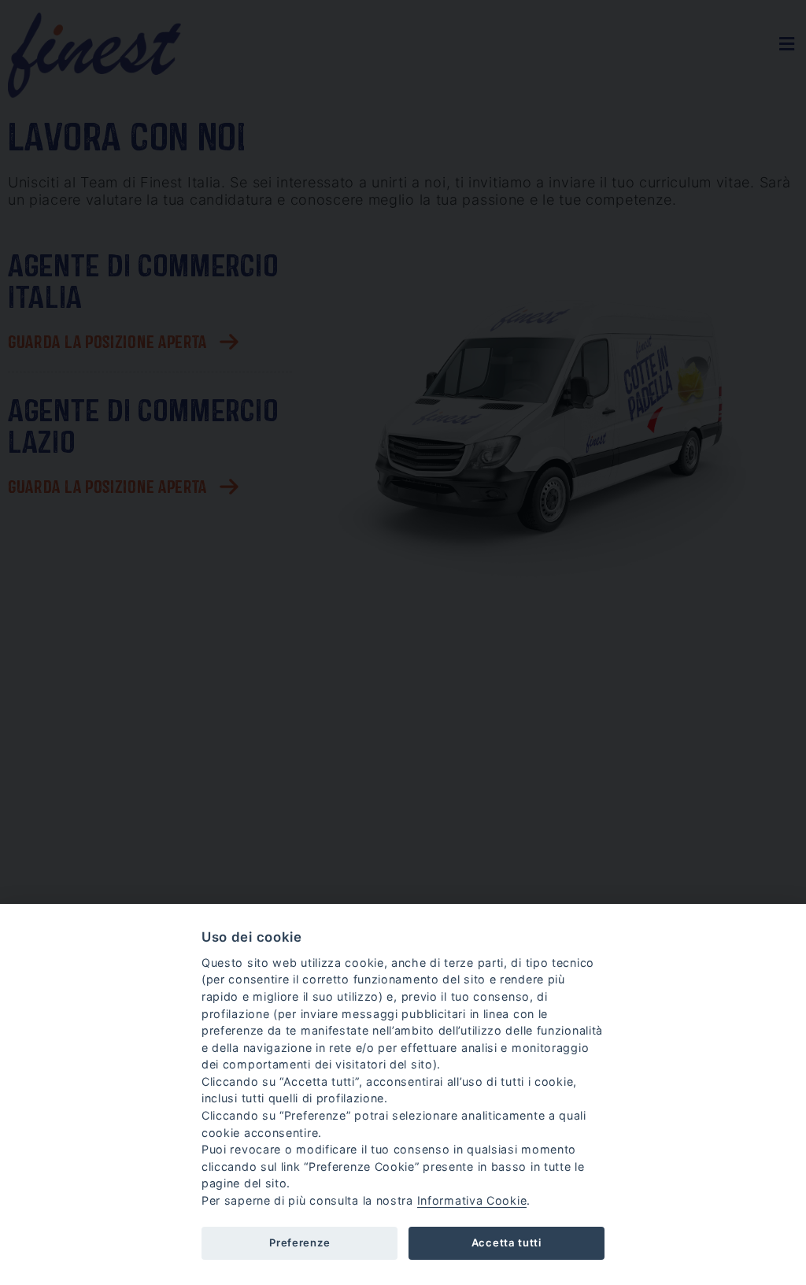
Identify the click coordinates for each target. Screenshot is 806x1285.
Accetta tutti (506, 1242)
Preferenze (299, 1242)
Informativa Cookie (472, 1200)
